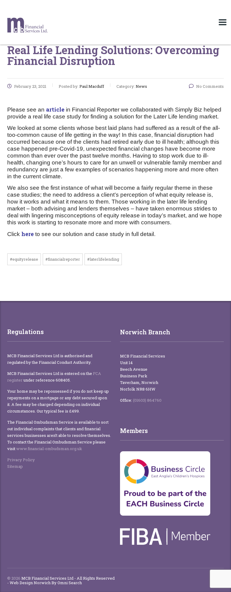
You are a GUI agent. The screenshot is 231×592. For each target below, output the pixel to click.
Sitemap (15, 466)
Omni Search (69, 582)
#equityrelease (24, 259)
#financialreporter (62, 259)
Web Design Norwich (30, 582)
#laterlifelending (103, 259)
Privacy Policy (21, 459)
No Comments (210, 86)
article (55, 109)
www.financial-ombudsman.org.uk (49, 448)
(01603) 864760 (147, 400)
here (27, 234)
